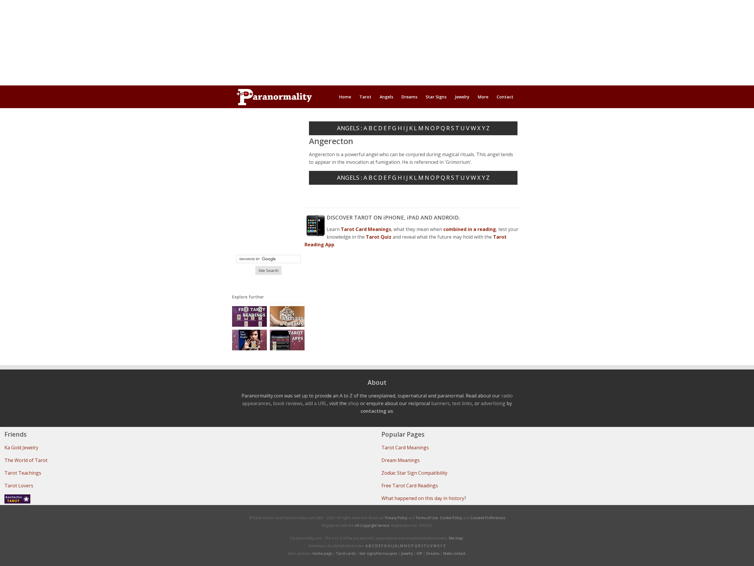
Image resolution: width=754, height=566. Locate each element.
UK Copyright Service (372, 525)
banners (440, 403)
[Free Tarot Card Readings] (249, 316)
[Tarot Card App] (287, 339)
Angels (386, 97)
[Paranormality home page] (274, 97)
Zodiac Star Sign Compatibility (414, 473)
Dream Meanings (400, 460)
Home (345, 97)
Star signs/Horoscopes (378, 553)
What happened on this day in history (422, 498)
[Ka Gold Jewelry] (287, 316)
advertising (493, 403)
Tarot (365, 97)
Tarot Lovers (18, 485)
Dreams (409, 97)
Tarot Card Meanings (405, 447)
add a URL (316, 403)
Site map (456, 538)
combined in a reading (469, 229)
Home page (322, 553)
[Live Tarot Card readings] (249, 339)
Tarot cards (345, 553)
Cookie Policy (451, 517)
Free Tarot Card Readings (409, 485)
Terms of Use (427, 517)
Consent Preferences (487, 517)
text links (462, 403)
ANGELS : (349, 128)
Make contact (454, 553)
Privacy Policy (396, 517)
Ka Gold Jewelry (21, 447)
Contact (505, 97)
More (483, 97)
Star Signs (436, 97)
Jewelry (462, 97)
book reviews (287, 403)
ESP (419, 553)
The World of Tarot (25, 460)
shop (353, 403)
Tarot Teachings (22, 473)
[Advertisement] (377, 42)
